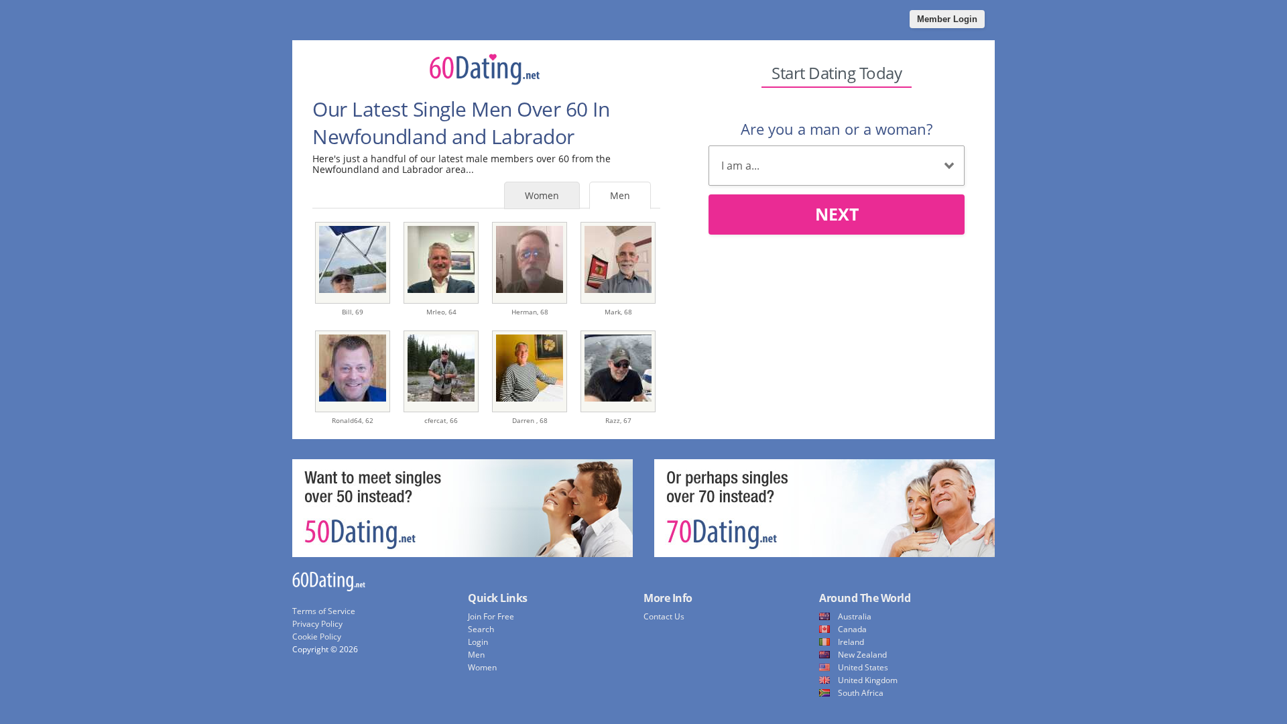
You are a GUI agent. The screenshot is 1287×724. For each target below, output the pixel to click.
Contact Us (664, 616)
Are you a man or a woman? (836, 129)
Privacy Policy (317, 623)
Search (481, 629)
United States (863, 667)
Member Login (947, 19)
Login (478, 642)
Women (542, 195)
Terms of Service (323, 611)
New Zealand (862, 654)
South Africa (860, 693)
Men (620, 195)
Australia (854, 616)
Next (837, 213)
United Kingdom (868, 680)
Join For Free (491, 616)
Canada (852, 629)
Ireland (851, 642)
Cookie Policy (316, 636)
